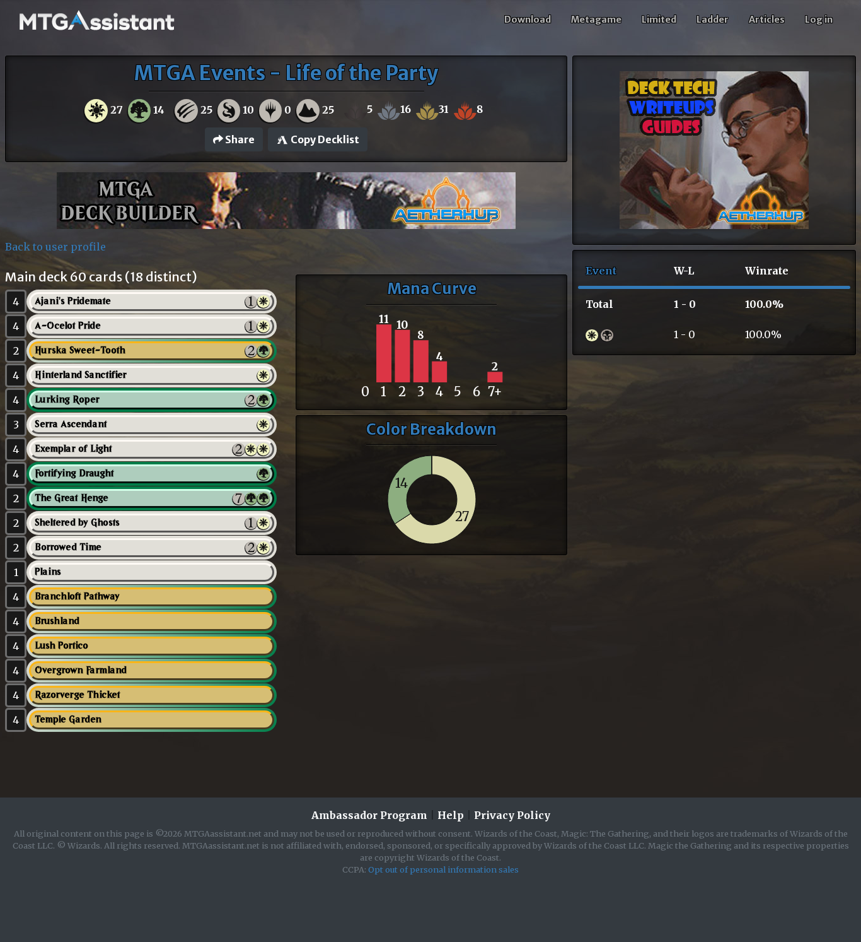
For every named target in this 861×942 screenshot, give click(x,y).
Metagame (596, 19)
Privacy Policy (512, 815)
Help (450, 815)
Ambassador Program (369, 815)
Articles (767, 19)
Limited (659, 19)
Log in (819, 19)
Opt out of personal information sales (443, 869)
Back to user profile (55, 246)
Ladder (712, 19)
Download (527, 19)
